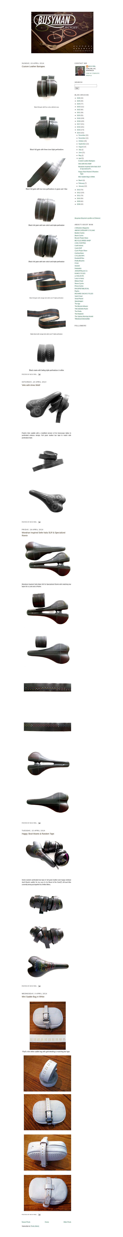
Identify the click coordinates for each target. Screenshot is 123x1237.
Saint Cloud (78, 296)
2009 (79, 201)
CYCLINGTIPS (79, 256)
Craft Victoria (79, 245)
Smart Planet (79, 299)
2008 (79, 204)
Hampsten (78, 268)
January (81, 186)
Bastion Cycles (79, 233)
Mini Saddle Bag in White (33, 997)
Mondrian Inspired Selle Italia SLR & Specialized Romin (43, 534)
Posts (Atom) (35, 1226)
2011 (79, 195)
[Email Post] (39, 374)
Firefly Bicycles (79, 261)
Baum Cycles (79, 235)
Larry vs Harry (79, 278)
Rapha (77, 291)
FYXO (77, 263)
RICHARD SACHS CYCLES (84, 293)
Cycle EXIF (78, 248)
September (82, 144)
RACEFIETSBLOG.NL (82, 288)
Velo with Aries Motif (31, 385)
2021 (79, 112)
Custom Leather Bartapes (33, 66)
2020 (79, 115)
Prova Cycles (79, 286)
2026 (79, 98)
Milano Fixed (79, 281)
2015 (79, 130)
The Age (77, 304)
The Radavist (79, 314)
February (82, 183)
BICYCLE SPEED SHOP (83, 240)
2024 (79, 104)
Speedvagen (79, 301)
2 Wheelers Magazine (82, 228)
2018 (79, 121)
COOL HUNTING (80, 243)
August (81, 147)
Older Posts (67, 1222)
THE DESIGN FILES (81, 309)
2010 (79, 198)
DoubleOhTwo (79, 258)
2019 (79, 118)
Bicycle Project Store (81, 238)
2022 (79, 109)
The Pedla (78, 311)
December (82, 135)
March (81, 180)
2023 (79, 107)
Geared (77, 266)
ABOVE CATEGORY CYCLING (85, 230)
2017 (79, 124)
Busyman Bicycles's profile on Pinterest (87, 218)
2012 (79, 193)
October (81, 141)
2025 (79, 101)
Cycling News (79, 253)
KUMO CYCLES (80, 273)
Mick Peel (92, 66)
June (80, 152)
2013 (79, 190)
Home (47, 1222)
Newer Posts (26, 1222)
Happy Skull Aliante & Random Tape (38, 834)
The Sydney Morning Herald (84, 316)
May (80, 155)
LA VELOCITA (79, 276)
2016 (79, 127)
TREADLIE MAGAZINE (82, 319)
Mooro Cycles (79, 283)
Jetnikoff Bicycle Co (81, 271)
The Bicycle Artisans (81, 306)
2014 (79, 133)
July (80, 150)
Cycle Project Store (81, 251)
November (82, 138)
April (80, 158)
